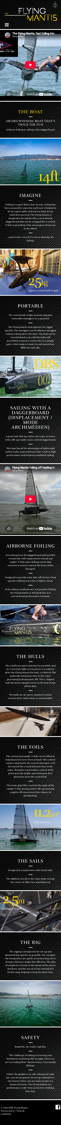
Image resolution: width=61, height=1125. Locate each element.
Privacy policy (8, 1111)
